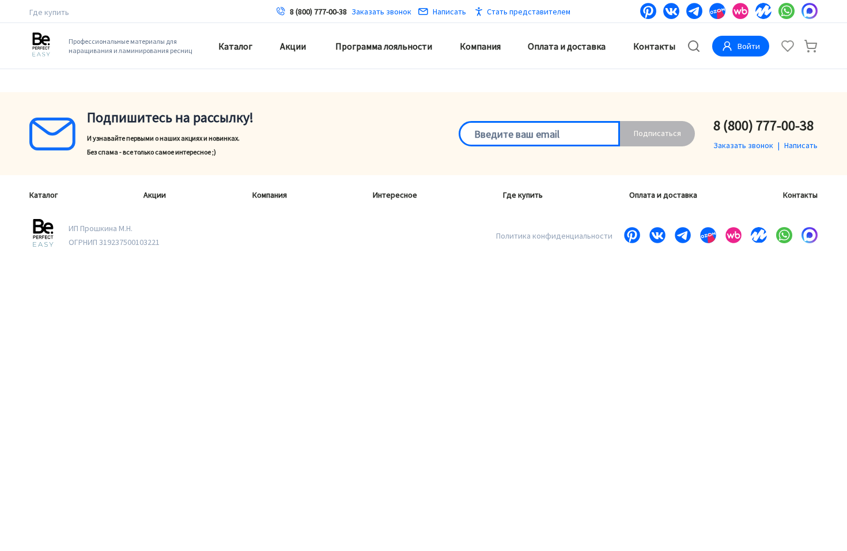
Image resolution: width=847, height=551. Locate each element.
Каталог (235, 46)
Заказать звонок (381, 11)
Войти (749, 46)
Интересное (395, 195)
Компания (480, 46)
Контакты (654, 46)
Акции (293, 46)
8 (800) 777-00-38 (318, 11)
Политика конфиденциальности (554, 236)
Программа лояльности (383, 46)
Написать (449, 11)
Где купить (49, 12)
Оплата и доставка (567, 46)
